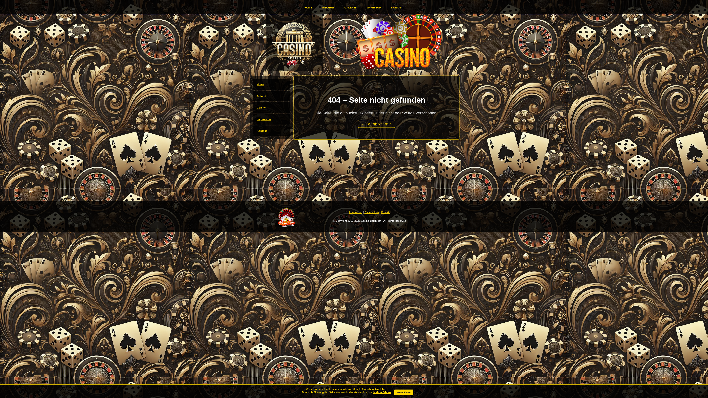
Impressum (373, 7)
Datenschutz (372, 212)
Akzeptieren (404, 392)
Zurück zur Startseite (376, 124)
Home (308, 7)
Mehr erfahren (382, 392)
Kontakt (397, 7)
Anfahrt (328, 7)
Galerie (350, 7)
